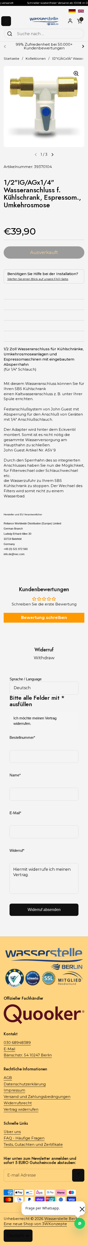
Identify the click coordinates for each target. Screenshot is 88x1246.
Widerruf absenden (44, 910)
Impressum (14, 1090)
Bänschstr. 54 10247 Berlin (28, 1055)
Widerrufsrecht (18, 1103)
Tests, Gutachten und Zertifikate (33, 1144)
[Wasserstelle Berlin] (44, 21)
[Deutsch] (72, 11)
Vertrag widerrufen (21, 1109)
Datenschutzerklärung (25, 1084)
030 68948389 (17, 1042)
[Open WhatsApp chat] (79, 1223)
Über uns (12, 1132)
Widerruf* (17, 851)
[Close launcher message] (79, 1206)
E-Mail (9, 1049)
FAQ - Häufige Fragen (24, 1138)
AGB (8, 1078)
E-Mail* (15, 813)
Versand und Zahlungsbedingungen (37, 1096)
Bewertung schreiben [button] (44, 617)
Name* (15, 775)
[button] (52, 154)
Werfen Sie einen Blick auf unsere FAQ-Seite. (37, 279)
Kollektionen (36, 58)
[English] (80, 11)
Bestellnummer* (22, 738)
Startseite (11, 58)
